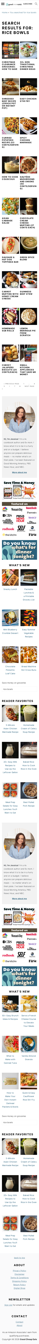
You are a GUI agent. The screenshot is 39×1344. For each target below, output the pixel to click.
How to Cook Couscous (10, 178)
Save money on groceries (14, 683)
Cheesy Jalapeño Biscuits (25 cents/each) (9, 368)
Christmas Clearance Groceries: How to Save (9, 65)
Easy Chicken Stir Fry (28, 100)
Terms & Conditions (19, 1278)
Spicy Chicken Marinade (26, 140)
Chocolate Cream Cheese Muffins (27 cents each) (27, 223)
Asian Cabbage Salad (7, 220)
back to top (19, 1258)
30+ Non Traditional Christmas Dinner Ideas (27, 65)
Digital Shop (19, 1288)
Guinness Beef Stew (26, 292)
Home (4, 12)
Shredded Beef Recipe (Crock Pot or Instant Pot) (9, 103)
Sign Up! (8, 1305)
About (19, 1325)
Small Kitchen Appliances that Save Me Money (28, 370)
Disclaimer (19, 1274)
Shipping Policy (19, 1281)
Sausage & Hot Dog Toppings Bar (10, 259)
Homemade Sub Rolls (8, 329)
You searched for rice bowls (23, 12)
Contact (19, 1322)
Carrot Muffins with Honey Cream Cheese (10, 295)
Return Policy (19, 1285)
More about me (19, 472)
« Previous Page (11, 384)
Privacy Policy (19, 1271)
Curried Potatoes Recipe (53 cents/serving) (10, 142)
